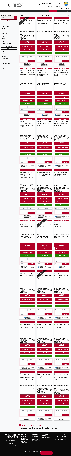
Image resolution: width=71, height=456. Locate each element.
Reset (8, 20)
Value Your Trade (27, 50)
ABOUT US (24, 434)
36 (36, 425)
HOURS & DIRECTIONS (24, 439)
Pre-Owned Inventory (36, 438)
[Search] (15, 17)
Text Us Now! (27, 53)
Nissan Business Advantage (24, 443)
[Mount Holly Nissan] (16, 5)
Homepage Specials (36, 442)
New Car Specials (35, 439)
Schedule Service (46, 437)
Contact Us (8, 450)
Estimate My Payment (27, 46)
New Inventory (35, 436)
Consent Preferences (53, 450)
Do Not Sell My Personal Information (37, 450)
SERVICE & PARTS (45, 435)
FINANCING (24, 436)
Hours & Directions (54, 6)
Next (40, 425)
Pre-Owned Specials (36, 440)
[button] (6, 11)
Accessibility (15, 450)
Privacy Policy (23, 450)
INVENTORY (35, 434)
